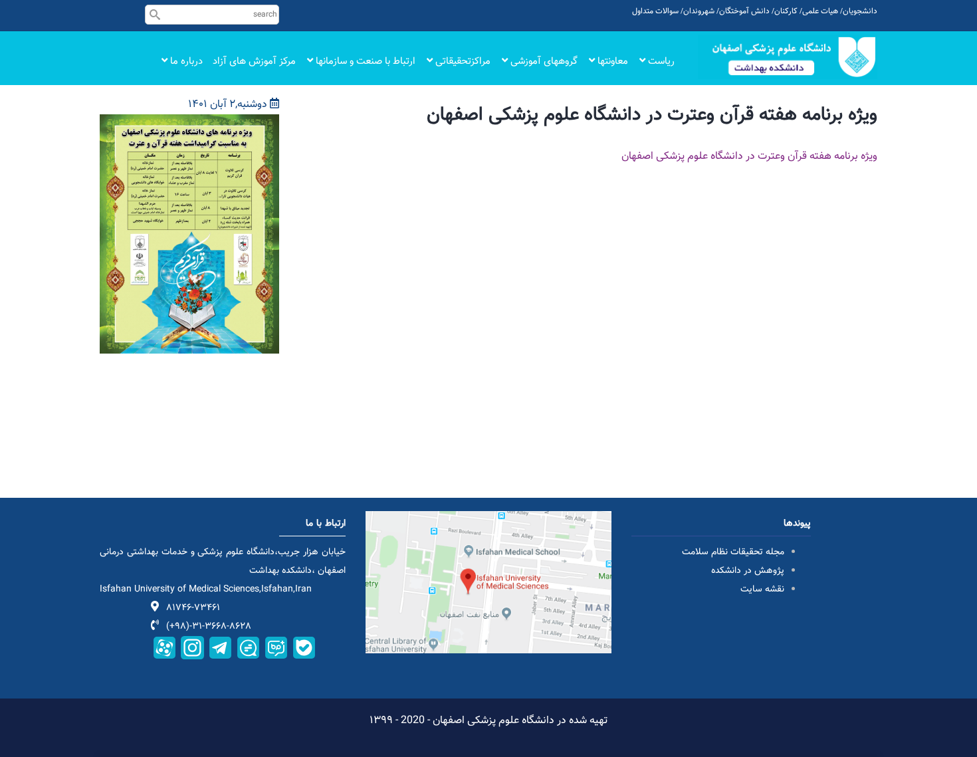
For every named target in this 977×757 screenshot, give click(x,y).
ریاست (660, 61)
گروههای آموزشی (543, 61)
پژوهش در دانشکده (747, 571)
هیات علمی (820, 11)
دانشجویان (860, 11)
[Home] (787, 57)
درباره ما (185, 61)
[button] (189, 123)
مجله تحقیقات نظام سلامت (733, 552)
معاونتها (611, 61)
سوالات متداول (655, 11)
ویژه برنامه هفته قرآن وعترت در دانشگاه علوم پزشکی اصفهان (749, 156)
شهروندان (698, 11)
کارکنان (786, 11)
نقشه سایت (762, 589)
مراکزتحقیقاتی (461, 61)
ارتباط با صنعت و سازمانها (364, 61)
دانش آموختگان (744, 11)
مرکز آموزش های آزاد (254, 61)
